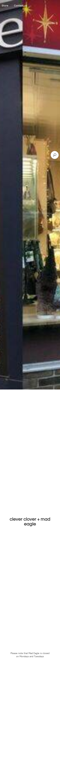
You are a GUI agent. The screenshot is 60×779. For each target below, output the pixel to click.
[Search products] (55, 155)
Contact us (20, 5)
